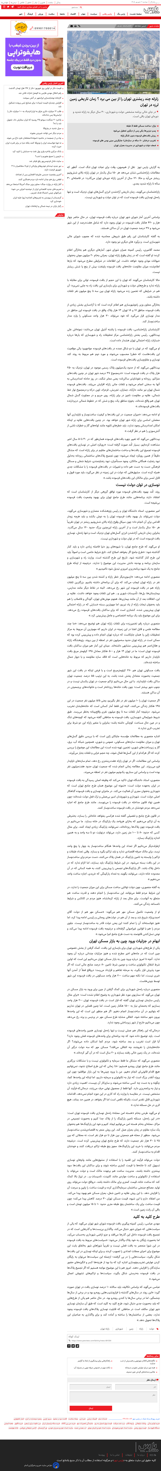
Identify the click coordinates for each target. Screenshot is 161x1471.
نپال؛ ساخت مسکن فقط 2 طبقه (141, 126)
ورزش (41, 14)
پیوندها (102, 1455)
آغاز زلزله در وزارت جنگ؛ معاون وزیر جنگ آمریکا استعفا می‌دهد (33, 184)
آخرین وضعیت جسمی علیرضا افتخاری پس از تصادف (38, 174)
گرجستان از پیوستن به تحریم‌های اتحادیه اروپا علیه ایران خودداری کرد (37, 199)
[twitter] (73, 1346)
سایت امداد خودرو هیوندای (122, 1427)
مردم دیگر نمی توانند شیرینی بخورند (45, 133)
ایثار (36, 2)
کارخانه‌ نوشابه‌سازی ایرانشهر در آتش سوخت (42, 98)
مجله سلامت (73, 1418)
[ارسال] (71, 26)
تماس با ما (115, 1455)
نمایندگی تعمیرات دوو (85, 1423)
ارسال (91, 1408)
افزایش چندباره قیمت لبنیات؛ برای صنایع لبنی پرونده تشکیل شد (35, 104)
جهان (83, 14)
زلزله (141, 1329)
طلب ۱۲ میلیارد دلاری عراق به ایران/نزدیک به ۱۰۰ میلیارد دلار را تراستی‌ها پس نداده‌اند (34, 113)
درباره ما (141, 1455)
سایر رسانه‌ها (152, 1356)
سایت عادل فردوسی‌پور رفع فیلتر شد (45, 161)
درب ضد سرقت (119, 1423)
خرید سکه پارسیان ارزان (51, 1423)
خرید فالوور (18, 1423)
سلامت (51, 2)
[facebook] (69, 1346)
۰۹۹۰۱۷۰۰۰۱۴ (127, 1418)
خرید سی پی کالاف (68, 1423)
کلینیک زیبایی (92, 1418)
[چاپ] (75, 26)
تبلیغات (128, 1455)
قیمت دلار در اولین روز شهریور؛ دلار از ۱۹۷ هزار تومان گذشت (35, 88)
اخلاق (29, 2)
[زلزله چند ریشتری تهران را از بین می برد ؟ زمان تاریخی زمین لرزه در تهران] (77, 1346)
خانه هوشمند (13, 1427)
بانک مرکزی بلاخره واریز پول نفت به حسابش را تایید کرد (37, 151)
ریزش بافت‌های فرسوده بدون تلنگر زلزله (138, 135)
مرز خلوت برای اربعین (32, 1423)
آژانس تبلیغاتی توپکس (28, 1427)
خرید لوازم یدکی (153, 1423)
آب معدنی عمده (80, 1427)
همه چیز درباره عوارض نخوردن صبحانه (140, 1367)
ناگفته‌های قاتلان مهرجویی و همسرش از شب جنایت (137, 1362)
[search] (81, 7)
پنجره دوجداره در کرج (33, 1418)
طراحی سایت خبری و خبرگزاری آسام (38, 1465)
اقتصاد (73, 14)
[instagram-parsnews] (4, 6)
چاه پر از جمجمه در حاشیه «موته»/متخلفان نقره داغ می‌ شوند (34, 138)
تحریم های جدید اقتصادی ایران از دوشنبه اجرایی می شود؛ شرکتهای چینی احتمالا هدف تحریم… (36, 191)
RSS (152, 1455)
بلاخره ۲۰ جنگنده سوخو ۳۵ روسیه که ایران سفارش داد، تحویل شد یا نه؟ (34, 121)
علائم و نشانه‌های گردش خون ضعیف (140, 1372)
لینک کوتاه (74, 1337)
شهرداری (119, 1329)
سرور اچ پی (47, 1418)
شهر (20, 14)
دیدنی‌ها (14, 2)
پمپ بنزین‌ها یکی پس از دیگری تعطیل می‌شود (134, 131)
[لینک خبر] (79, 26)
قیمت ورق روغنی (140, 1427)
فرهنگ (30, 14)
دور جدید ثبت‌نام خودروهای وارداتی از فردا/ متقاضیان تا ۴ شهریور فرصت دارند (36, 167)
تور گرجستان (42, 1427)
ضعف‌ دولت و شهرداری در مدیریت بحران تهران (135, 145)
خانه (157, 26)
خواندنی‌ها (4, 2)
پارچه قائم (130, 1423)
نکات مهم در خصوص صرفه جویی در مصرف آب (92, 1367)
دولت (151, 1329)
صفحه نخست (136, 14)
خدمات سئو (102, 1418)
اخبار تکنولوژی (19, 1418)
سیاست (94, 14)
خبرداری (82, 1418)
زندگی (58, 2)
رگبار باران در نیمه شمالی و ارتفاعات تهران (43, 206)
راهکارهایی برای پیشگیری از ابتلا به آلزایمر (94, 1361)
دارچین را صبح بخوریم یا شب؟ (48, 156)
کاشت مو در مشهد (60, 1418)
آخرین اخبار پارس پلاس (52, 83)
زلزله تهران (104, 1329)
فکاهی (22, 2)
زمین (131, 1329)
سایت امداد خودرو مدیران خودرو (60, 1427)
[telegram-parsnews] (12, 6)
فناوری (42, 2)
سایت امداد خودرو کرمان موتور (99, 1427)
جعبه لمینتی (8, 1423)
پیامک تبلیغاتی (140, 1423)
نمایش (60, 215)
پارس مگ (121, 14)
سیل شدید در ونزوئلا (52, 128)
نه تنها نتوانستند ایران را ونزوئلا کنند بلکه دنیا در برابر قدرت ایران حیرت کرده (33, 144)
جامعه (63, 14)
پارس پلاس (107, 14)
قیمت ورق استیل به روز (103, 1423)
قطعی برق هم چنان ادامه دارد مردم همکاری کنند (39, 179)
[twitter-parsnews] (8, 6)
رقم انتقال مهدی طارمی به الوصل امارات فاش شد (40, 93)
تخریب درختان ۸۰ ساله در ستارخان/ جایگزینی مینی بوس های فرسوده (124, 140)
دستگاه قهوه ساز (154, 1427)
